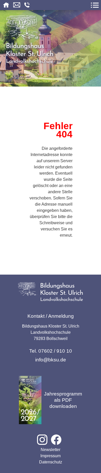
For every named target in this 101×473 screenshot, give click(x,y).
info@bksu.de (50, 359)
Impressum (50, 456)
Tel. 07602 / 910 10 (50, 351)
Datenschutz (50, 462)
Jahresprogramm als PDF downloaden (63, 400)
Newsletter (50, 449)
